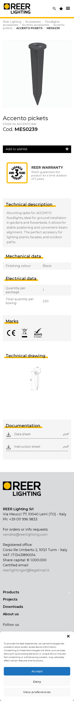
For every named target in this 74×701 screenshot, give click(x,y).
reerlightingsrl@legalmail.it (26, 570)
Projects (10, 599)
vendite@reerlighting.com (25, 535)
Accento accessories (35, 25)
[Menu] (68, 8)
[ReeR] (17, 8)
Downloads (13, 607)
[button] (68, 636)
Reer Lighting (12, 21)
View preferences (37, 692)
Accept (37, 671)
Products (11, 592)
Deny (37, 681)
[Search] (54, 9)
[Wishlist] (67, 149)
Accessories (33, 21)
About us (11, 614)
